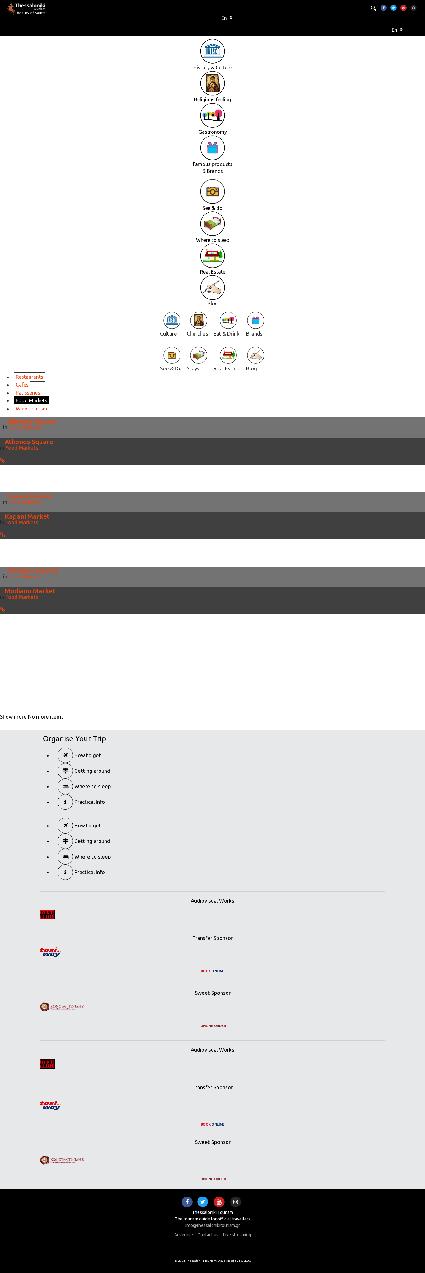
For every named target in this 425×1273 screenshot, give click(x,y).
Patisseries (28, 393)
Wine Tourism (31, 408)
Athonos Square (32, 421)
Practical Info (89, 802)
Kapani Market (30, 495)
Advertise (183, 1234)
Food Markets (31, 400)
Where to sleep (92, 786)
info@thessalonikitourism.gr (212, 1225)
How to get (87, 755)
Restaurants (29, 377)
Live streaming (237, 1234)
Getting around (91, 771)
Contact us (208, 1234)
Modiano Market (33, 570)
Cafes (22, 384)
